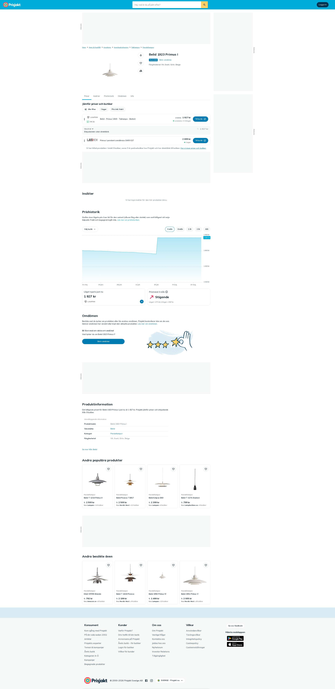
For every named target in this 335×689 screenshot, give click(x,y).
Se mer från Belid (89, 449)
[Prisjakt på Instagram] (151, 680)
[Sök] (204, 4)
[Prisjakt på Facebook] (146, 680)
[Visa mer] (84, 119)
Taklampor (135, 47)
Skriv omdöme (165, 60)
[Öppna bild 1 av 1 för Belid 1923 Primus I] (110, 72)
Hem (84, 47)
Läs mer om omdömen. (148, 324)
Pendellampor (148, 47)
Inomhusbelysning (121, 47)
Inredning (107, 47)
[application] (146, 260)
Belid (113, 429)
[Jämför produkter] (141, 71)
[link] (97, 486)
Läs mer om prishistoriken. (128, 220)
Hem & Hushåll (95, 47)
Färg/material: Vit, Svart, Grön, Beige (164, 64)
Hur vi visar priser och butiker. (193, 148)
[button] (141, 55)
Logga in (322, 4)
